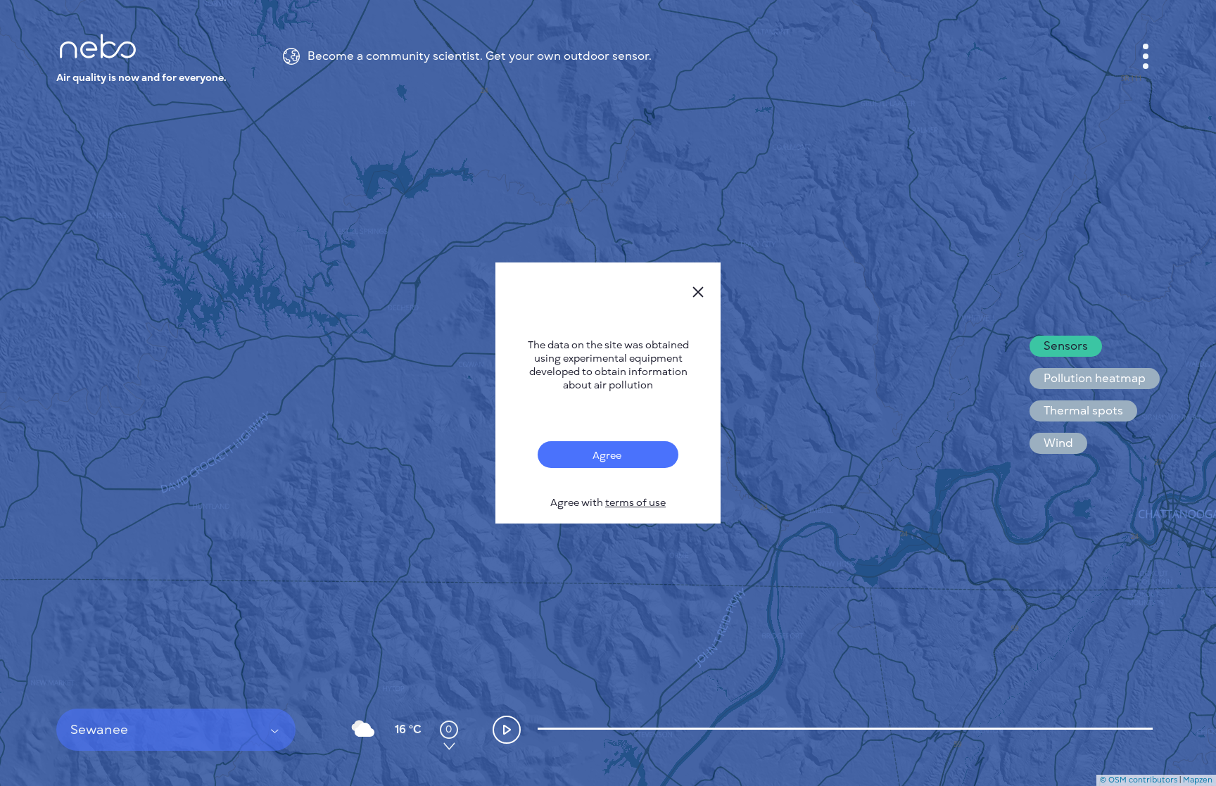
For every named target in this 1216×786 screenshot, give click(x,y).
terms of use (635, 502)
